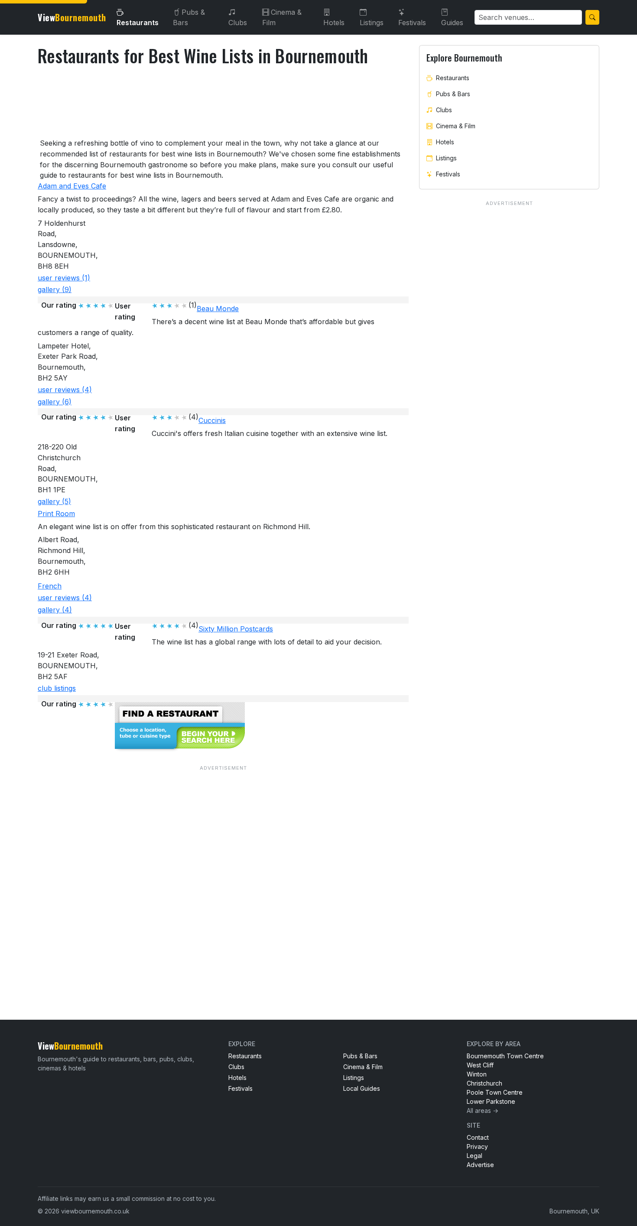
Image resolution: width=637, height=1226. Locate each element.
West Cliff (480, 1065)
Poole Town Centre (495, 1092)
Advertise (480, 1164)
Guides (452, 22)
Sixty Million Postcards (235, 628)
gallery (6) (55, 401)
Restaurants (138, 22)
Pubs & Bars (189, 17)
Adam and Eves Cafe (72, 186)
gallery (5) (54, 501)
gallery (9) (55, 289)
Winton (477, 1074)
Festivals (412, 22)
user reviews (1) (64, 277)
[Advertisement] (223, 875)
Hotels (333, 22)
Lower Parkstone (491, 1101)
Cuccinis (212, 420)
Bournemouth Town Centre (505, 1056)
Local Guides (361, 1088)
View (72, 17)
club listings (57, 688)
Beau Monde (218, 308)
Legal (474, 1155)
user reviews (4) (65, 389)
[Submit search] (592, 17)
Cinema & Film (282, 17)
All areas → (482, 1110)
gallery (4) (55, 609)
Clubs (237, 22)
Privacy (477, 1146)
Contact (478, 1137)
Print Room (56, 513)
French (50, 586)
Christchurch (484, 1083)
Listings (372, 22)
